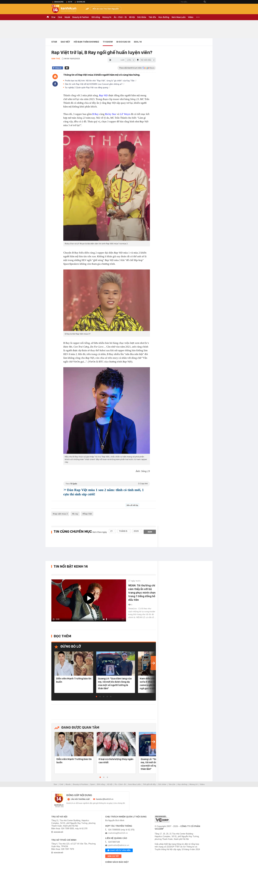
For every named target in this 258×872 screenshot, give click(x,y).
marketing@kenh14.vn (118, 833)
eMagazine (58, 2)
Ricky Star (110, 114)
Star (53, 17)
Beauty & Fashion (80, 17)
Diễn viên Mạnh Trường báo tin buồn (73, 680)
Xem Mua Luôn (179, 17)
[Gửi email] (67, 67)
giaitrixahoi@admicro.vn (118, 845)
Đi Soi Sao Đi (123, 41)
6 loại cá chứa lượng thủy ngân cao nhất (116, 761)
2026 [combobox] (136, 531)
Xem (150, 531)
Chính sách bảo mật (117, 862)
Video (190, 17)
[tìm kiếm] (204, 2)
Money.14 (106, 17)
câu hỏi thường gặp (80, 799)
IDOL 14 (138, 41)
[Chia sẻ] (55, 84)
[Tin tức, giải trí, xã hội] (66, 9)
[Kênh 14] (58, 800)
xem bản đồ (58, 832)
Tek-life (152, 17)
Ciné (60, 17)
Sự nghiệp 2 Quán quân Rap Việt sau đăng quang (87, 87)
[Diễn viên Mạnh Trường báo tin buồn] (73, 663)
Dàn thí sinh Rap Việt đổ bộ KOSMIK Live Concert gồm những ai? (94, 84)
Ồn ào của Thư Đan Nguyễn (106, 8)
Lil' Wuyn (125, 114)
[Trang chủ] (55, 76)
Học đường (163, 17)
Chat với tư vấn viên (120, 850)
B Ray (95, 114)
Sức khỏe (141, 17)
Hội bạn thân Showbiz (86, 41)
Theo (107, 484)
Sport (92, 784)
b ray (75, 514)
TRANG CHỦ (48, 17)
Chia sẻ (58, 68)
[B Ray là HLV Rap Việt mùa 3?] (106, 300)
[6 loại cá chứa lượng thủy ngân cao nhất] (116, 744)
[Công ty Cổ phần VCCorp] (162, 819)
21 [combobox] (111, 531)
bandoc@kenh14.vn (104, 799)
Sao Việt (65, 41)
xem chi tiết (113, 856)
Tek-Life (172, 784)
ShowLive (81, 2)
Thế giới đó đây (149, 784)
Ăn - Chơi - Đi (120, 17)
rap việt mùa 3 (61, 514)
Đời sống (95, 17)
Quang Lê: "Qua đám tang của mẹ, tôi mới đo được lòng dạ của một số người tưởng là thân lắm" (115, 683)
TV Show (108, 41)
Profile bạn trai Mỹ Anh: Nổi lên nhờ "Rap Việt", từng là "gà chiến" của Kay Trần (100, 81)
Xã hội (132, 17)
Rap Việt (103, 95)
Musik (67, 17)
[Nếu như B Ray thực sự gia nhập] (106, 410)
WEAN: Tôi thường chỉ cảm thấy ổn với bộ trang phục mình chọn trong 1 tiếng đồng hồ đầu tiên (142, 592)
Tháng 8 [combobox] (123, 531)
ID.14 (70, 2)
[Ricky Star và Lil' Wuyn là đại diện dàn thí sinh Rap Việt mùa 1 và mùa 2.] (106, 186)
